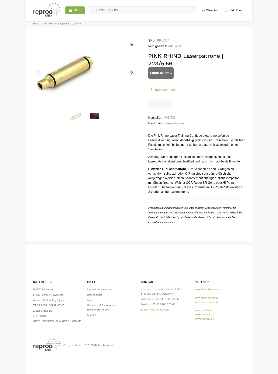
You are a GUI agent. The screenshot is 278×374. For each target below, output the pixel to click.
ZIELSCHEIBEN (42, 310)
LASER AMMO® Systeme (48, 294)
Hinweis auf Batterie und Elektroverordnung (101, 307)
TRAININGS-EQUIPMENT (48, 305)
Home (36, 23)
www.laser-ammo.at (206, 297)
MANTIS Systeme (43, 289)
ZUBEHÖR (39, 316)
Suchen (91, 314)
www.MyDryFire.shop (207, 289)
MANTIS (169, 117)
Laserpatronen (174, 123)
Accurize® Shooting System (49, 300)
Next (131, 72)
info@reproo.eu (159, 309)
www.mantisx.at (204, 310)
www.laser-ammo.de (207, 301)
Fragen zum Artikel (165, 89)
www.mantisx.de (204, 314)
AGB (89, 300)
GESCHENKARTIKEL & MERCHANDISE (57, 321)
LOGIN (154, 73)
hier (211, 161)
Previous (38, 72)
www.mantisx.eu (204, 318)
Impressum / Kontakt (99, 289)
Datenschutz (94, 294)
